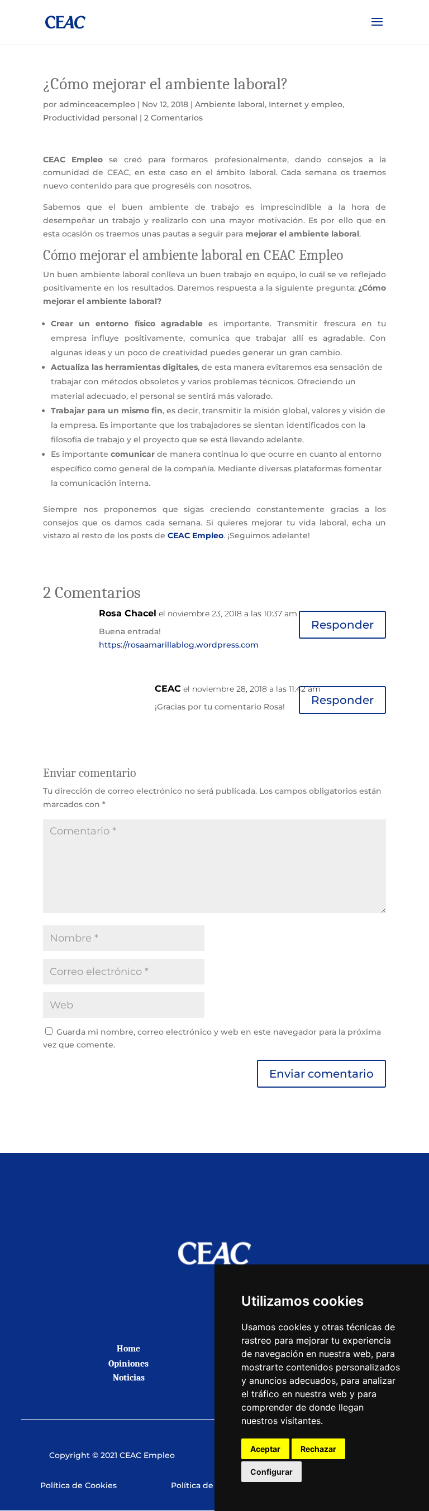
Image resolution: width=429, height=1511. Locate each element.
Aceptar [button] (265, 1449)
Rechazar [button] (318, 1449)
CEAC (168, 688)
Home (128, 1349)
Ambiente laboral (230, 104)
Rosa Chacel (127, 613)
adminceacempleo (97, 104)
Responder (342, 624)
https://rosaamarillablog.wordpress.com (179, 645)
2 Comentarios (173, 118)
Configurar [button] (271, 1471)
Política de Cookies (78, 1485)
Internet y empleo (305, 104)
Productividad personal (90, 118)
